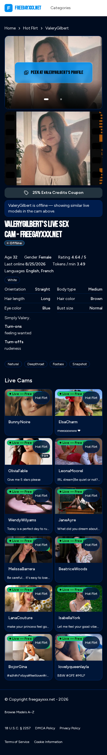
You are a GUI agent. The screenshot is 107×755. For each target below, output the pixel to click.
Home (10, 28)
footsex (58, 364)
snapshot (79, 364)
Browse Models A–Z (19, 712)
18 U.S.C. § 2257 (18, 728)
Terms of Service (17, 742)
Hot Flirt (30, 28)
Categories (61, 7)
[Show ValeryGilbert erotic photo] (46, 99)
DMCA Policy (45, 728)
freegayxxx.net (24, 8)
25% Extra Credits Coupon (61, 194)
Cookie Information (48, 742)
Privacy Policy (70, 728)
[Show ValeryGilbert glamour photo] (61, 99)
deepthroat (35, 364)
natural (13, 364)
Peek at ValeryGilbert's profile (57, 74)
